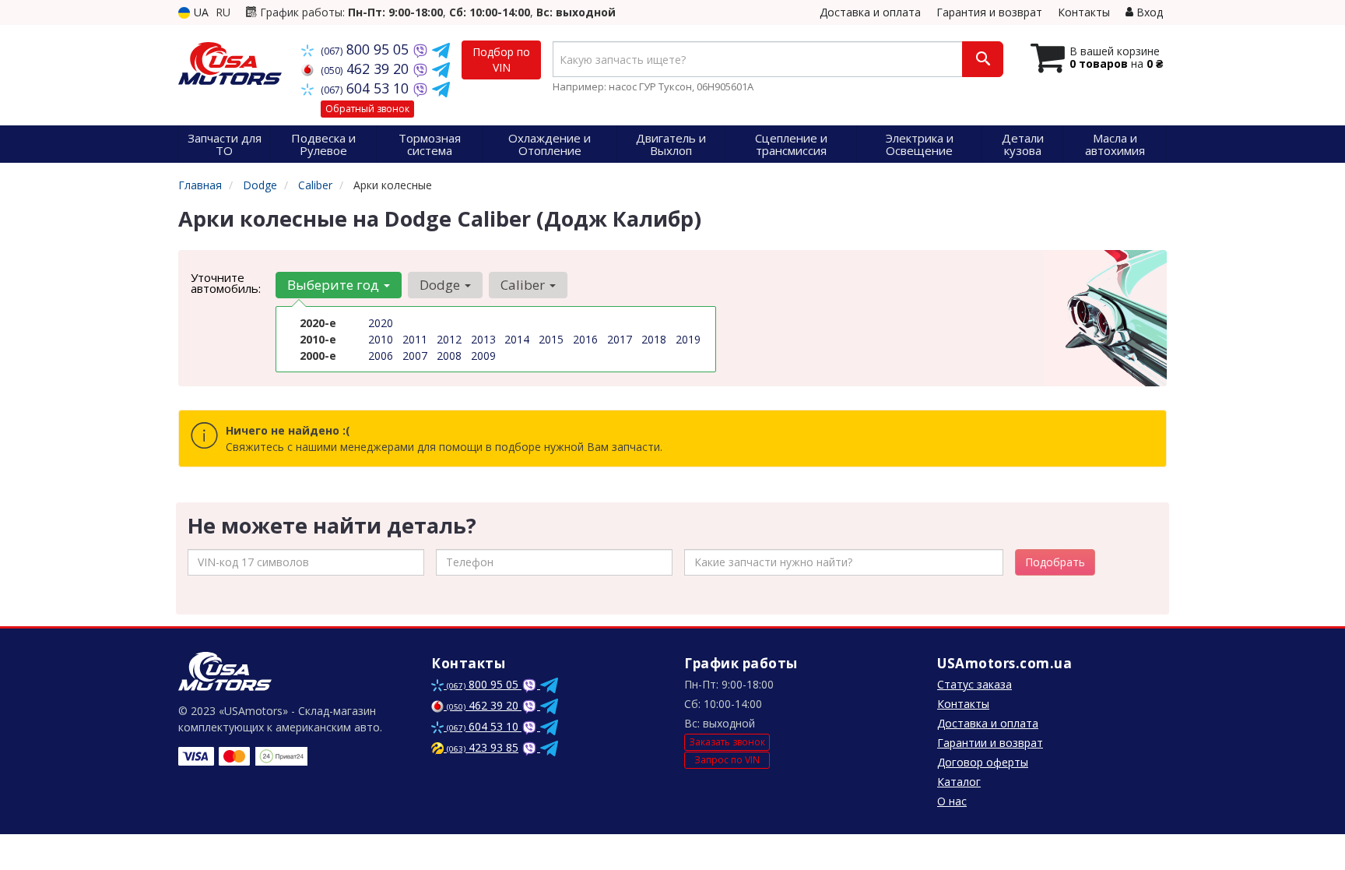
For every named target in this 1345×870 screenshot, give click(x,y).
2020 (380, 322)
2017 (619, 339)
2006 (380, 355)
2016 (585, 339)
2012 (449, 339)
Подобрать (1055, 562)
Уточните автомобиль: (226, 282)
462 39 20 (367, 68)
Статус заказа (974, 684)
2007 (414, 355)
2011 (414, 339)
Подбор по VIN (501, 59)
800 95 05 (367, 49)
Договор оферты (982, 762)
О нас (952, 801)
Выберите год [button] (334, 285)
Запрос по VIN (727, 759)
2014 (516, 339)
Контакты (1084, 12)
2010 (380, 339)
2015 (551, 339)
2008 (449, 355)
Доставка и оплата (870, 12)
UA (200, 12)
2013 (483, 339)
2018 (653, 339)
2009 (483, 355)
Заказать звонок (727, 741)
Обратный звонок (367, 108)
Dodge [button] (441, 285)
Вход (1148, 12)
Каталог (959, 781)
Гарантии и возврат (990, 742)
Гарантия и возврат (989, 12)
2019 (688, 339)
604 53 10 (367, 88)
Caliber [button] (524, 285)
